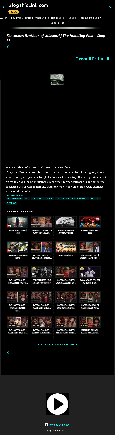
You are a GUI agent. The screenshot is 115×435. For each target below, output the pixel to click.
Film (27, 199)
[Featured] (99, 58)
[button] (8, 47)
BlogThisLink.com (28, 5)
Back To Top (57, 23)
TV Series (95, 199)
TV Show (11, 203)
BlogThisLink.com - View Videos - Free (57, 345)
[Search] (111, 7)
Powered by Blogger (59, 424)
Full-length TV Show (43, 199)
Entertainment (14, 199)
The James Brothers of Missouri (71, 199)
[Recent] (82, 58)
